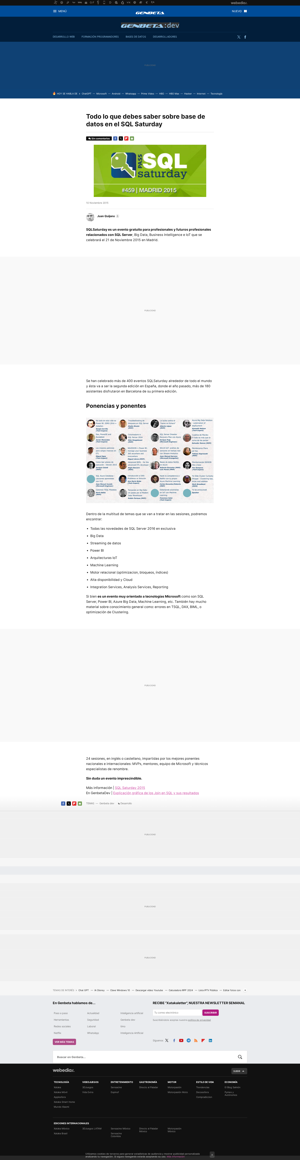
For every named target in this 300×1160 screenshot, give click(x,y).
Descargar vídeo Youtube (150, 990)
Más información (176, 1156)
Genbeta (150, 13)
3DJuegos (87, 1087)
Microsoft (101, 93)
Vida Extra (87, 1092)
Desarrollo (126, 803)
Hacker (188, 93)
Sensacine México (120, 1128)
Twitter (239, 37)
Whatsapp (130, 93)
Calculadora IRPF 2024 (181, 990)
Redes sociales (62, 1026)
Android (116, 93)
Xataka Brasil (60, 1133)
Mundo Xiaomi (61, 1106)
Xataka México (61, 1128)
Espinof (115, 1092)
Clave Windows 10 (120, 990)
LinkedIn (210, 1040)
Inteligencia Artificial (131, 1032)
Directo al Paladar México (148, 1130)
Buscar (240, 1057)
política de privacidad (199, 1020)
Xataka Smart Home (64, 1102)
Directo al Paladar (148, 1087)
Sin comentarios (100, 138)
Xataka (57, 1087)
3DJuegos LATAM (92, 1128)
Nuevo (237, 11)
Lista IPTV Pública (208, 990)
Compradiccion (204, 1097)
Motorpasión (174, 1087)
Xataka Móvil (60, 1092)
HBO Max (174, 93)
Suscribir (210, 1012)
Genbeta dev (150, 25)
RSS (196, 1040)
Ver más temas (64, 1041)
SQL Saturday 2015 (130, 788)
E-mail (132, 138)
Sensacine (116, 1087)
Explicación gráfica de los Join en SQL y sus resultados (156, 793)
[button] (107, 216)
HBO (161, 93)
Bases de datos (136, 36)
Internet (201, 93)
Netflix (57, 1032)
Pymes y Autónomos (231, 1093)
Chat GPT (83, 990)
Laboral (91, 1026)
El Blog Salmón (232, 1087)
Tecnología (216, 93)
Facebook (245, 37)
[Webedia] (63, 1070)
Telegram (188, 1040)
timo (122, 1026)
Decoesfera (202, 1092)
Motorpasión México (174, 1130)
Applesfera (60, 1097)
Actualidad (93, 1013)
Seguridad (93, 1019)
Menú (62, 11)
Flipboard (126, 138)
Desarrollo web (64, 36)
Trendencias (202, 1087)
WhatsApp (93, 1032)
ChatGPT (86, 93)
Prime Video (147, 93)
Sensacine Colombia (116, 1135)
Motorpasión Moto (178, 1092)
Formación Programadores (100, 36)
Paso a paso (61, 1013)
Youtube (181, 1040)
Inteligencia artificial (131, 1013)
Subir (236, 1071)
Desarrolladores (165, 36)
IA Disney (99, 990)
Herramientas (61, 1019)
